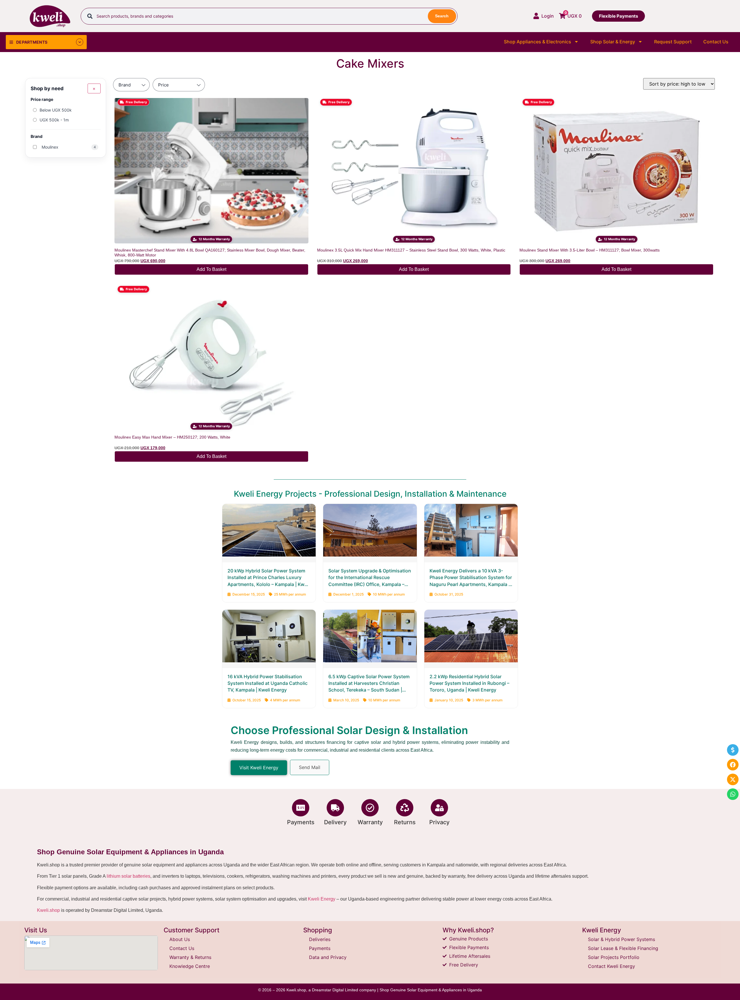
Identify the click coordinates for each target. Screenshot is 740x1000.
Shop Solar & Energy (612, 42)
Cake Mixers (370, 63)
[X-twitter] (733, 779)
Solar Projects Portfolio (613, 957)
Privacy (439, 822)
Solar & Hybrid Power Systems (621, 939)
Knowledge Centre (189, 966)
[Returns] (404, 807)
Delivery (335, 822)
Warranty (370, 822)
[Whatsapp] (733, 794)
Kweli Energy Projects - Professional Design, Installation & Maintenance (370, 494)
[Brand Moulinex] (131, 84)
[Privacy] (439, 807)
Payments (300, 822)
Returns (405, 822)
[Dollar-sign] (733, 750)
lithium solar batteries (128, 876)
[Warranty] (370, 807)
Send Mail (309, 767)
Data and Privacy (328, 957)
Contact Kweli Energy (611, 966)
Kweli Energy (321, 899)
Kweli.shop (48, 910)
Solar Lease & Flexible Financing (623, 948)
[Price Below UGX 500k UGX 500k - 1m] (179, 84)
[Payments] (300, 807)
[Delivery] (335, 807)
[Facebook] (733, 764)
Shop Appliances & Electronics (537, 42)
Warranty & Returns (190, 957)
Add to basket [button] (211, 269)
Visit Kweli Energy (258, 767)
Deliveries (319, 939)
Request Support (673, 42)
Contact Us (715, 42)
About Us (179, 939)
